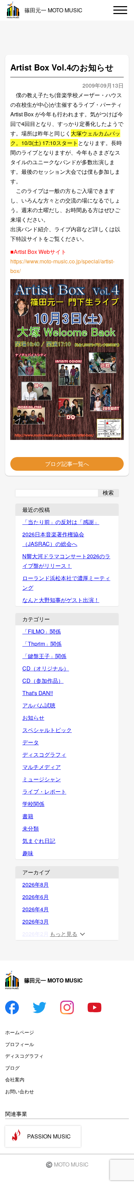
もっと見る (63, 934)
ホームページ (19, 1032)
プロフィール (19, 1044)
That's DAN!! (37, 693)
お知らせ (33, 717)
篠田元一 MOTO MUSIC (53, 10)
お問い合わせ (19, 1091)
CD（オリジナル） (45, 668)
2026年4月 (35, 909)
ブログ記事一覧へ (67, 464)
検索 (108, 493)
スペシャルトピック (47, 730)
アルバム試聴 (38, 705)
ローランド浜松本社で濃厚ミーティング (66, 582)
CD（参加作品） (43, 681)
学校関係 (33, 804)
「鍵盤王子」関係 (44, 656)
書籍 (27, 816)
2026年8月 (35, 884)
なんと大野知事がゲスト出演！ (60, 600)
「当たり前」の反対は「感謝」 (60, 522)
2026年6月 (35, 897)
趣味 (27, 853)
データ (30, 742)
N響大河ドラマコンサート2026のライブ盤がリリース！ (66, 561)
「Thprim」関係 (42, 644)
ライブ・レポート (44, 791)
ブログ (12, 1067)
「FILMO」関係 (41, 631)
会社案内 (14, 1079)
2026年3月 (35, 921)
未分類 (30, 828)
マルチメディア (41, 767)
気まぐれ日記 (38, 841)
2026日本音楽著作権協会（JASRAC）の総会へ (53, 539)
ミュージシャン (41, 779)
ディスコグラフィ (44, 754)
